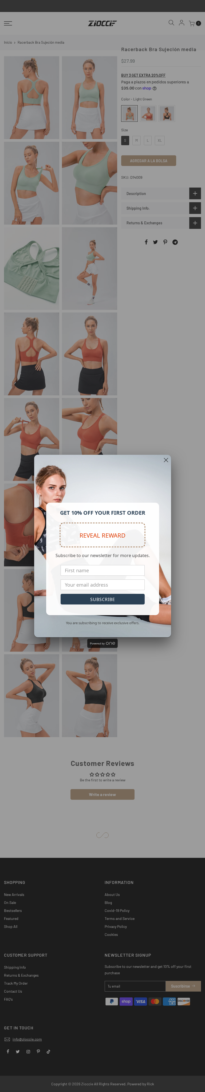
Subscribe (102, 599)
